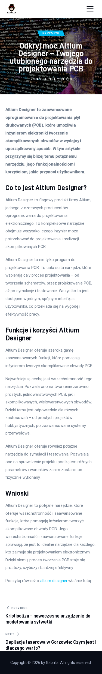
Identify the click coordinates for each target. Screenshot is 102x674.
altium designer (53, 580)
